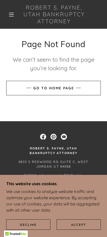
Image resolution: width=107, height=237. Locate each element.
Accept (78, 225)
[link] (54, 14)
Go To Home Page (53, 88)
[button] (11, 14)
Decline (28, 225)
